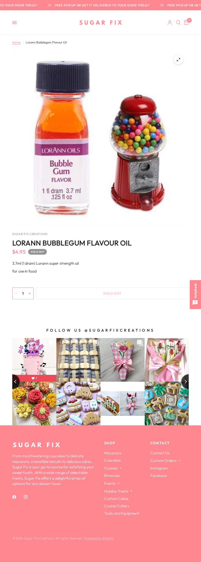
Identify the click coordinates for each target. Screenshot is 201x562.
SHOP (109, 443)
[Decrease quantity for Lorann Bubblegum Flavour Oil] (16, 293)
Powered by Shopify (98, 538)
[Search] (178, 22)
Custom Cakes (116, 498)
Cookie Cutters (116, 505)
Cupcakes (112, 460)
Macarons (112, 452)
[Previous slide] (12, 381)
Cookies (111, 468)
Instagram (159, 468)
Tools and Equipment (121, 513)
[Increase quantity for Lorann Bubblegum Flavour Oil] (29, 293)
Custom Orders (163, 460)
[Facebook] (17, 497)
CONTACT (160, 443)
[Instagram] (29, 497)
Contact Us (160, 452)
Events (110, 483)
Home (16, 42)
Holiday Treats (116, 491)
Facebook (158, 475)
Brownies (112, 475)
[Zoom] (178, 59)
